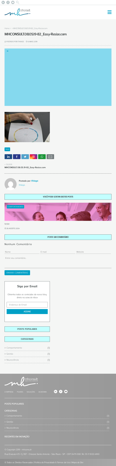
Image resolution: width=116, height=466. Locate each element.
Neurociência (12, 360)
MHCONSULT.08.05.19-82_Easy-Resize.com (25, 167)
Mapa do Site (77, 462)
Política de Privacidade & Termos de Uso (52, 462)
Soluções (31, 392)
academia (43, 392)
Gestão (9, 354)
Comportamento (14, 348)
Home (7, 28)
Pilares (20, 392)
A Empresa (9, 392)
